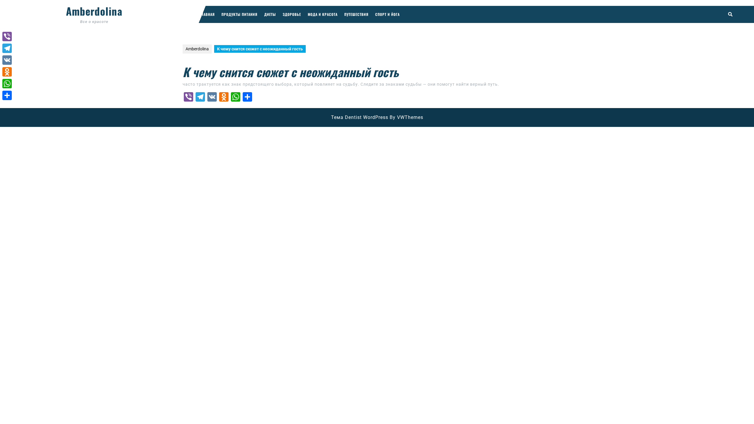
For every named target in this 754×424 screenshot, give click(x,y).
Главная (207, 14)
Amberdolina (94, 11)
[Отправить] (7, 95)
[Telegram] (7, 48)
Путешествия (356, 14)
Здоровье (292, 14)
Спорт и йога (387, 14)
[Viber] (7, 36)
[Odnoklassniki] (7, 72)
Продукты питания (239, 14)
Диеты (270, 14)
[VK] (7, 60)
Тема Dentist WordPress (359, 117)
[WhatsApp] (7, 84)
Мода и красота (323, 14)
